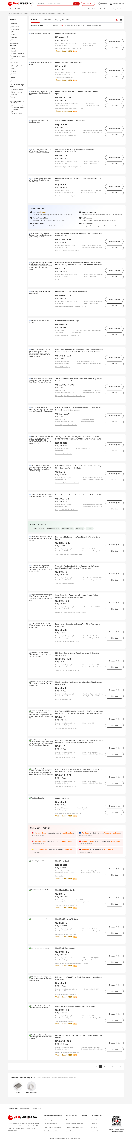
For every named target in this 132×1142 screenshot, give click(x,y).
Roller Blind (51, 13)
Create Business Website (51, 1131)
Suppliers (47, 19)
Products (35, 19)
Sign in (115, 3)
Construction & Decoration (21, 13)
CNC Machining (36, 1108)
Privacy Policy (95, 1131)
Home (10, 13)
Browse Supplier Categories (74, 1127)
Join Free (121, 3)
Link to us (94, 1127)
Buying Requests (62, 19)
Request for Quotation (73, 1120)
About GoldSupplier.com (98, 1120)
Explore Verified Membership (52, 1127)
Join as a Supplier (49, 1120)
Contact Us (94, 1123)
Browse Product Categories (74, 1123)
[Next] (120, 1066)
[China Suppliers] (21, 3)
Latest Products (71, 1131)
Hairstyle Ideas (24, 1108)
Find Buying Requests (50, 1123)
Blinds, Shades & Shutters (39, 13)
